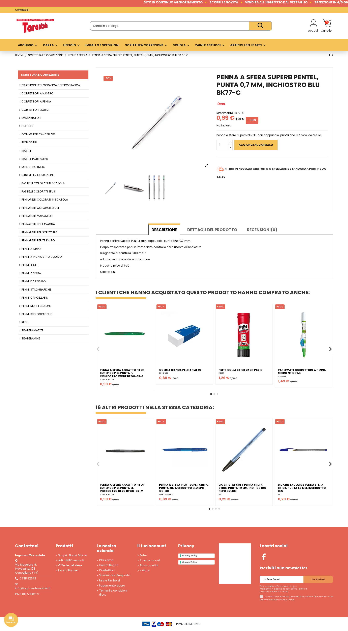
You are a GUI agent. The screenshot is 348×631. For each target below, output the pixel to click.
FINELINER (27, 126)
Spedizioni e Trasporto (114, 575)
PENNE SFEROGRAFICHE (37, 314)
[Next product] (332, 55)
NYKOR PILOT (107, 379)
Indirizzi (145, 570)
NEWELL (282, 376)
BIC (220, 494)
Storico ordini (149, 565)
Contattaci (22, 9)
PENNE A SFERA (31, 273)
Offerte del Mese (70, 565)
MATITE (26, 151)
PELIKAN (163, 373)
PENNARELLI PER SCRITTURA (39, 232)
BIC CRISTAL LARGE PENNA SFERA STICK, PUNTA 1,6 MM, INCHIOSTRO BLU (302, 488)
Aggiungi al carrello (256, 145)
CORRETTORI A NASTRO (38, 93)
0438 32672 (28, 578)
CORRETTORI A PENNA (36, 101)
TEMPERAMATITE (33, 330)
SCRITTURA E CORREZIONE (40, 75)
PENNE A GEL (30, 265)
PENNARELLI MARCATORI (37, 216)
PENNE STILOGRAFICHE (36, 290)
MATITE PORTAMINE (35, 159)
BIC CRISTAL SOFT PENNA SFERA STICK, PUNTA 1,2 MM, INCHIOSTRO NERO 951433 (242, 488)
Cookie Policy (189, 562)
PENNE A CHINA (31, 249)
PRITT (221, 373)
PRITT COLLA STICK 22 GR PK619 (240, 370)
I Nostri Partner (68, 570)
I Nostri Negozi (108, 565)
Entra (143, 555)
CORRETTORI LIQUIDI (35, 110)
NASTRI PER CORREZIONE (38, 175)
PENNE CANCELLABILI (35, 298)
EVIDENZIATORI (31, 118)
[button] (211, 394)
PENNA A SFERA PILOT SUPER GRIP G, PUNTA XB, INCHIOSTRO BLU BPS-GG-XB (184, 488)
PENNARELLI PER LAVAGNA (38, 224)
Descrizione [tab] (164, 230)
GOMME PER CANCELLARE (38, 134)
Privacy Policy (189, 555)
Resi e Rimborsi (109, 580)
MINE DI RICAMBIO (33, 167)
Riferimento (224, 113)
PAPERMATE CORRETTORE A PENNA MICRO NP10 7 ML (302, 371)
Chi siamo (106, 560)
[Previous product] (330, 55)
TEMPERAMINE (31, 338)
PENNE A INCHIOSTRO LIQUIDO (42, 257)
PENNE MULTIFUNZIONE (36, 306)
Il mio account (150, 560)
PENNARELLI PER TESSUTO (38, 240)
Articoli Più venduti (71, 560)
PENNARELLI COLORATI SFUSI (40, 208)
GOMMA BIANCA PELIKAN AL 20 (180, 370)
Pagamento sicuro (112, 586)
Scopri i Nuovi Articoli (72, 555)
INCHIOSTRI (29, 142)
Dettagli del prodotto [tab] (212, 230)
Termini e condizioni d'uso (113, 593)
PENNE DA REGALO (34, 281)
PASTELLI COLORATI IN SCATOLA (43, 183)
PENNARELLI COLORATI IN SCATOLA (45, 200)
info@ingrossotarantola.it (33, 588)
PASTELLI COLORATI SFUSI (39, 191)
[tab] (262, 229)
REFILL (25, 322)
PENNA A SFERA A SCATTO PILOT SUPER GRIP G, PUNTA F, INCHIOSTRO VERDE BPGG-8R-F (122, 373)
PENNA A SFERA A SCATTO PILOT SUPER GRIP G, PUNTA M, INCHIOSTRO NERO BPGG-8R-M (122, 488)
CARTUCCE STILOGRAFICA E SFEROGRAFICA (51, 85)
